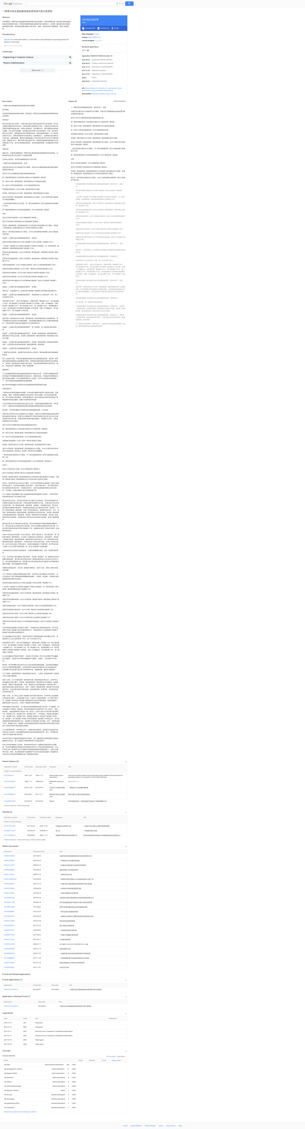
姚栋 (90, 37)
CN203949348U (9, 949)
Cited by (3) (103, 88)
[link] (38, 40)
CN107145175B (9, 826)
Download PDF (90, 28)
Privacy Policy (170, 1126)
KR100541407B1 (9, 944)
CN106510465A (9, 856)
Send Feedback (136, 1126)
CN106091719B (9, 902)
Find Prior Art (104, 28)
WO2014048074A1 (10, 879)
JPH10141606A (9, 781)
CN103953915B (9, 801)
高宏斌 (94, 37)
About (125, 1126)
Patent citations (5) (91, 88)
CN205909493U (9, 925)
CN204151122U (9, 939)
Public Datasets (150, 1126)
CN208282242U (9, 953)
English (96, 34)
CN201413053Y (9, 893)
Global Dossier (105, 94)
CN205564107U (9, 930)
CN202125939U (9, 963)
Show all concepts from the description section (20, 1112)
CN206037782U (9, 935)
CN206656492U (9, 967)
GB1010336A (8, 775)
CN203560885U (9, 870)
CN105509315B (9, 898)
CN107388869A (9, 958)
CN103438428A (9, 794)
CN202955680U (9, 787)
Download (112, 1056)
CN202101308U (9, 921)
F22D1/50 (9, 39)
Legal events (112, 88)
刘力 (99, 37)
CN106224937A (9, 884)
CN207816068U (9, 888)
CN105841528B (9, 907)
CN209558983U (9, 911)
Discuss (113, 94)
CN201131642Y (9, 874)
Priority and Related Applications (101, 90)
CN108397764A (9, 831)
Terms (161, 1126)
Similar (116, 28)
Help (180, 1126)
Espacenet (95, 94)
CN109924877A (9, 916)
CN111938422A (9, 835)
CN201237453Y (9, 865)
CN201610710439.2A (11, 989)
